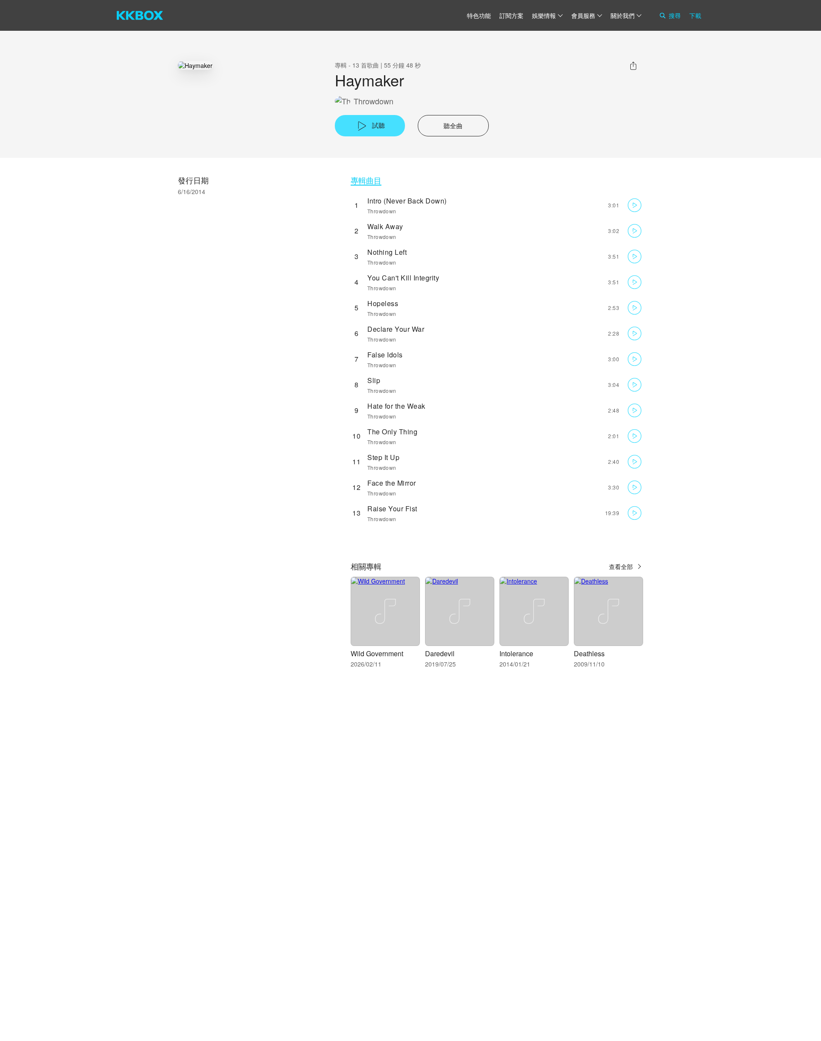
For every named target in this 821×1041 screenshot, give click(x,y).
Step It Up (383, 457)
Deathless (589, 653)
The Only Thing (392, 431)
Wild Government (377, 653)
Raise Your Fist (392, 508)
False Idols (385, 355)
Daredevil (440, 653)
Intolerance (516, 653)
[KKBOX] (140, 15)
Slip (373, 380)
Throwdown (373, 101)
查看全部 (621, 566)
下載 (695, 15)
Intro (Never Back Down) (407, 201)
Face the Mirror (391, 483)
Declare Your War (395, 329)
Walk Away (385, 226)
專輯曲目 (366, 180)
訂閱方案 (511, 15)
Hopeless (382, 303)
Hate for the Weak (396, 406)
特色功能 (479, 15)
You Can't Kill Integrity (403, 278)
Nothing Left (387, 252)
